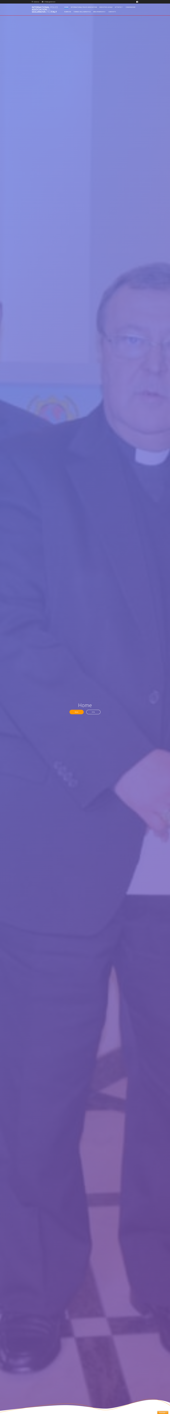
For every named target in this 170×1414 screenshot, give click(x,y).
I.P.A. (93, 712)
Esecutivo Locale (106, 7)
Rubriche (67, 12)
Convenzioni (130, 7)
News (76, 712)
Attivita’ (118, 7)
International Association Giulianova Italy (45, 9)
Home (66, 7)
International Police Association (84, 7)
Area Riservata (99, 12)
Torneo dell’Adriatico (82, 12)
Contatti (112, 12)
